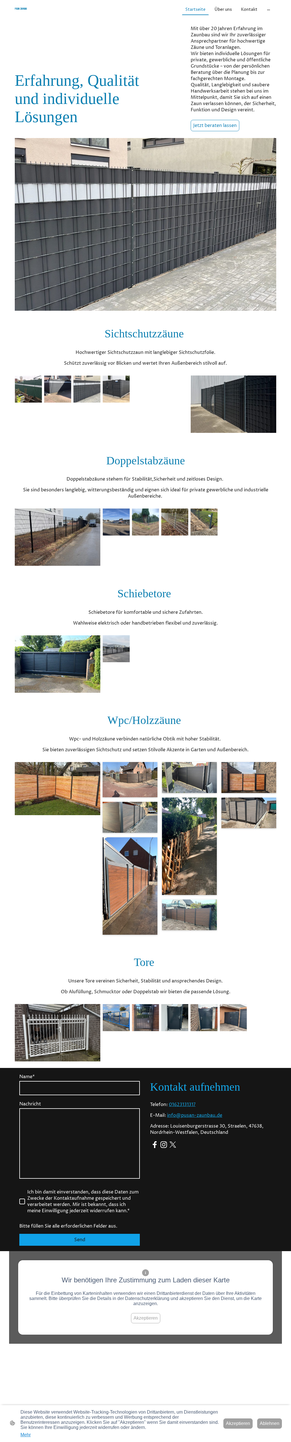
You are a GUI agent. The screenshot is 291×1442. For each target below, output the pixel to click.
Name (27, 1077)
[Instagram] (163, 1144)
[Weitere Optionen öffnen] (268, 10)
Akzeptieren (146, 1318)
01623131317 (182, 1104)
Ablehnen (269, 1423)
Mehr (25, 1434)
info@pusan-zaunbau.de (194, 1115)
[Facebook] (154, 1144)
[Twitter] (172, 1144)
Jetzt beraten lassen (215, 125)
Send (79, 1240)
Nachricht (30, 1104)
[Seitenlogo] (57, 14)
